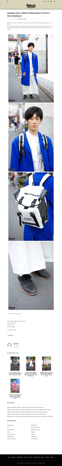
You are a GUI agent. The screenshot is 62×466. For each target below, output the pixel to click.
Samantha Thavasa (11, 438)
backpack (12, 321)
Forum (30, 457)
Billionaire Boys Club (35, 427)
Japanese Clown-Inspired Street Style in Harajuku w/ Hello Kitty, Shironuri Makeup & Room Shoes (30, 374)
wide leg (24, 321)
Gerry (15, 323)
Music (42, 457)
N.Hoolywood (34, 436)
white (20, 321)
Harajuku (13, 326)
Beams (12, 323)
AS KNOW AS (34, 425)
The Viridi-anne (34, 438)
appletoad (16, 343)
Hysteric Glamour (11, 434)
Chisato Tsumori (10, 429)
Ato (8, 427)
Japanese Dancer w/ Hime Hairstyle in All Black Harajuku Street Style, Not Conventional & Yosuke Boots (30, 416)
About (51, 457)
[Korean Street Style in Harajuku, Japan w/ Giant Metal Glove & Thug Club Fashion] (15, 364)
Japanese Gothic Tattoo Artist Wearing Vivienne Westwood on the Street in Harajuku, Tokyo (46, 374)
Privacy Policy (42, 463)
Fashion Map (36, 457)
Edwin (8, 432)
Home (9, 457)
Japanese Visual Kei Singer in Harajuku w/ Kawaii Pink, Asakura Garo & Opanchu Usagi (15, 396)
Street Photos (20, 457)
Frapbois (33, 432)
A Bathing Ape (10, 425)
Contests (47, 457)
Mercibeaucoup (10, 436)
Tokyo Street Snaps (21, 19)
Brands (26, 457)
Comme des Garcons (35, 429)
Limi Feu (33, 434)
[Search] (54, 1)
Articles (14, 457)
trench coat (16, 321)
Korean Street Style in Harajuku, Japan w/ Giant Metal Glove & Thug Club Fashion (15, 373)
